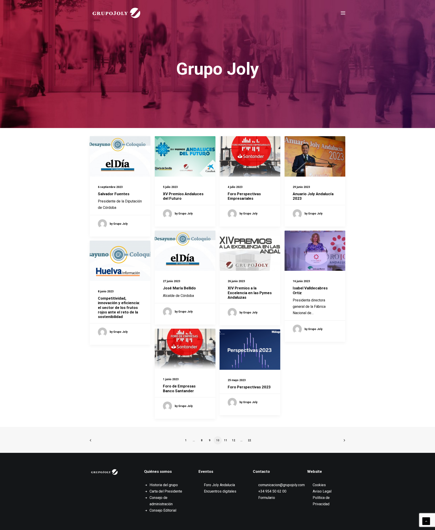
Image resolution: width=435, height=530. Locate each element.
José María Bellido (179, 288)
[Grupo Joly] (116, 13)
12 (233, 440)
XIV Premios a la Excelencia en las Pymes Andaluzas (250, 293)
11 (225, 440)
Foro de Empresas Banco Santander (179, 388)
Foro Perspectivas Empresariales (244, 196)
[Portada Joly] (104, 472)
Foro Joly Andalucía (219, 485)
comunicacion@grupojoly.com (281, 485)
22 (249, 440)
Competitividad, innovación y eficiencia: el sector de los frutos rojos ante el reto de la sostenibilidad (119, 307)
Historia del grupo (164, 485)
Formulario (266, 497)
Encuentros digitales (220, 491)
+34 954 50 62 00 (272, 491)
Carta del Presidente (166, 491)
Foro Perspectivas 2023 (249, 387)
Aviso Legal (322, 491)
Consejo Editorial (163, 510)
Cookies (319, 485)
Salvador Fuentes (113, 194)
